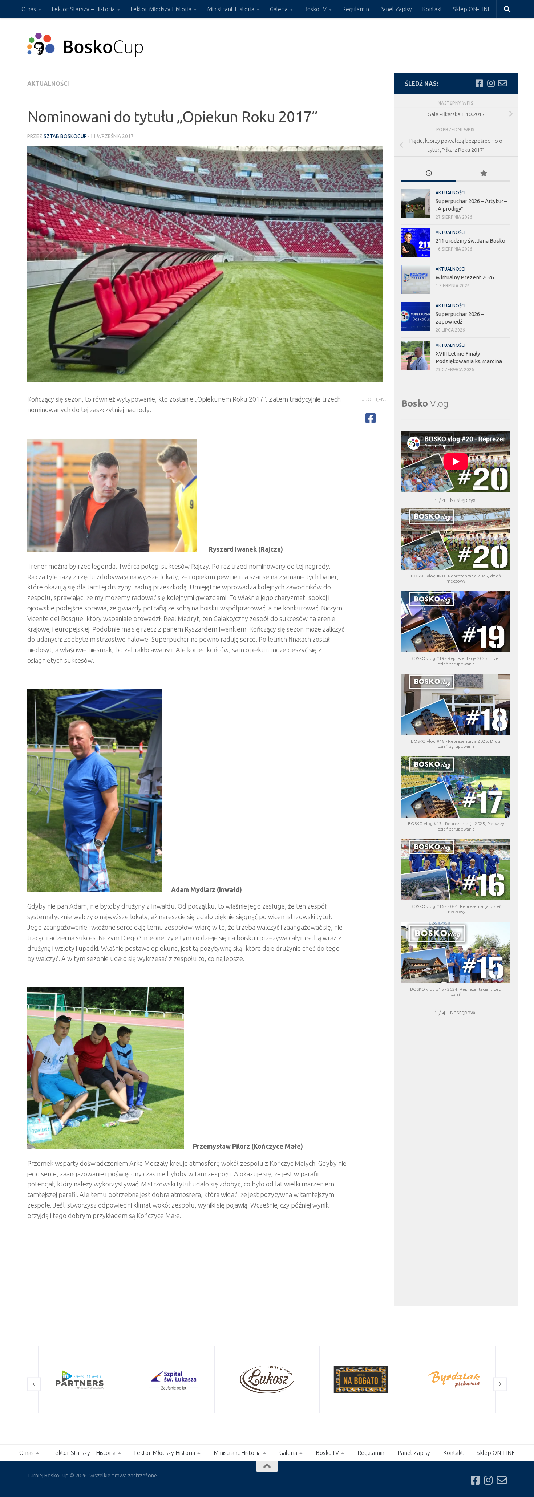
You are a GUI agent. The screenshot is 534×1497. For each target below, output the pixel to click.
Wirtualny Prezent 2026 (465, 277)
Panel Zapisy (395, 9)
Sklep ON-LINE (472, 9)
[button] (462, 500)
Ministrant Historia (230, 9)
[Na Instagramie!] (490, 83)
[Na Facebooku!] (479, 83)
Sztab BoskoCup (65, 136)
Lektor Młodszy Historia (160, 9)
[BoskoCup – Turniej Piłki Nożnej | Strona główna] (85, 45)
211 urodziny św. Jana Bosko (470, 241)
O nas (28, 9)
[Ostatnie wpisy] (428, 174)
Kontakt (432, 9)
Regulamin (355, 9)
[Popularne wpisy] (483, 174)
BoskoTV (315, 9)
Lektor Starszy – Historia (83, 9)
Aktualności (48, 83)
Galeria (279, 9)
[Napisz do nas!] (502, 83)
